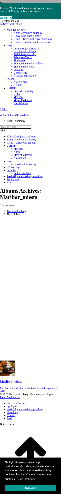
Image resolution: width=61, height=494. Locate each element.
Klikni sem (6, 17)
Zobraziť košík (8, 115)
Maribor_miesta (11, 381)
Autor (29, 388)
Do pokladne (23, 115)
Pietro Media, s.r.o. (10, 397)
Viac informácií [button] (26, 479)
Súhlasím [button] (30, 487)
